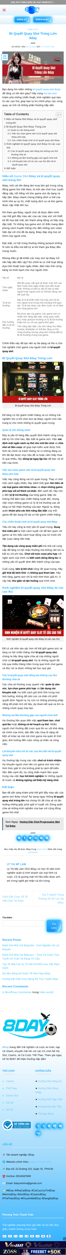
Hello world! (46, 992)
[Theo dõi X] (43, 1126)
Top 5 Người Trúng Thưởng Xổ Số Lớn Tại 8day (51, 898)
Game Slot (33, 30)
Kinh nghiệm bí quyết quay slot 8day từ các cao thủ (33, 145)
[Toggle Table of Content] (57, 114)
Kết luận (11, 168)
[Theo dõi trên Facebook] (38, 1126)
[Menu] (4, 10)
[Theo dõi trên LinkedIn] (54, 1126)
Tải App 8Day (46, 1113)
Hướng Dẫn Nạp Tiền (50, 1099)
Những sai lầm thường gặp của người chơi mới (34, 158)
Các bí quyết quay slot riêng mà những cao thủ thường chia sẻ (34, 153)
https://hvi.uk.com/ (40, 1161)
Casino (10, 1081)
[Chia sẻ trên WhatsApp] (19, 838)
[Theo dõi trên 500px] (38, 1133)
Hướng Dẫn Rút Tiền (50, 1106)
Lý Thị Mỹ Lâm (47, 47)
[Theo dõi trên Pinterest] (49, 1126)
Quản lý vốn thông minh (23, 130)
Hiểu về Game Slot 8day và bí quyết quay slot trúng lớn (31, 121)
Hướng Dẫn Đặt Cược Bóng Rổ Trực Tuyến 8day (30, 978)
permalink (32, 852)
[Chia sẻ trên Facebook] (24, 838)
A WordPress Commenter (17, 992)
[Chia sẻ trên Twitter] (30, 838)
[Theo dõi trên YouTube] (60, 1126)
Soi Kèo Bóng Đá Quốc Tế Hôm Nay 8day (26, 973)
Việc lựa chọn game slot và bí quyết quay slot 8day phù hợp (34, 135)
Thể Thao (11, 1088)
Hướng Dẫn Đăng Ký (50, 1081)
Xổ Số (9, 1109)
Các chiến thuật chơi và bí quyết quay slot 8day (36, 140)
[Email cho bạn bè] (35, 838)
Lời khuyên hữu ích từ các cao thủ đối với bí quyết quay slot (34, 163)
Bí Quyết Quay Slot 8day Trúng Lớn (26, 126)
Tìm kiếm (7, 917)
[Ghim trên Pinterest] (41, 838)
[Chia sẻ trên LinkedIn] (46, 838)
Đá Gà (9, 1102)
